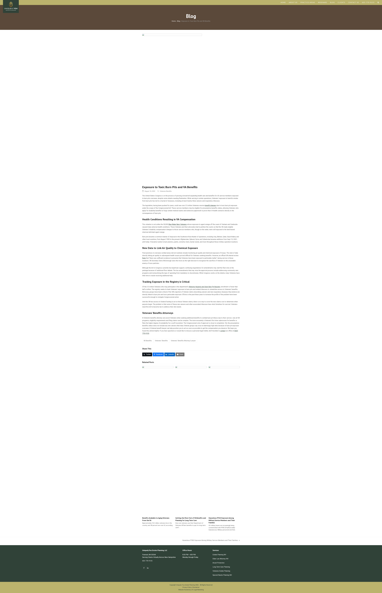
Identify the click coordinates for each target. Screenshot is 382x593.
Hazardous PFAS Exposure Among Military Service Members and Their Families (222, 520)
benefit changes (210, 205)
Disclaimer (196, 587)
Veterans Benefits (166, 191)
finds (144, 258)
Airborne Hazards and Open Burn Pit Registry (204, 287)
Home (174, 21)
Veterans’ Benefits (161, 341)
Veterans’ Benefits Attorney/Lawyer (183, 341)
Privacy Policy (187, 587)
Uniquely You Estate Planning (185, 585)
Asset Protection (218, 563)
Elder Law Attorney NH (220, 559)
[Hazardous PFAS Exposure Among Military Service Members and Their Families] (224, 440)
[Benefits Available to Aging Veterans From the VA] (157, 440)
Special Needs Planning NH (222, 575)
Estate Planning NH (219, 555)
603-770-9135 (147, 561)
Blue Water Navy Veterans (178, 224)
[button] (378, 2)
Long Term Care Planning (221, 567)
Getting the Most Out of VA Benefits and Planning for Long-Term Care (190, 519)
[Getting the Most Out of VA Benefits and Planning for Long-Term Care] (191, 440)
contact (222, 331)
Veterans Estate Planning (221, 571)
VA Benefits (148, 341)
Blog (178, 21)
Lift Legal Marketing (197, 590)
